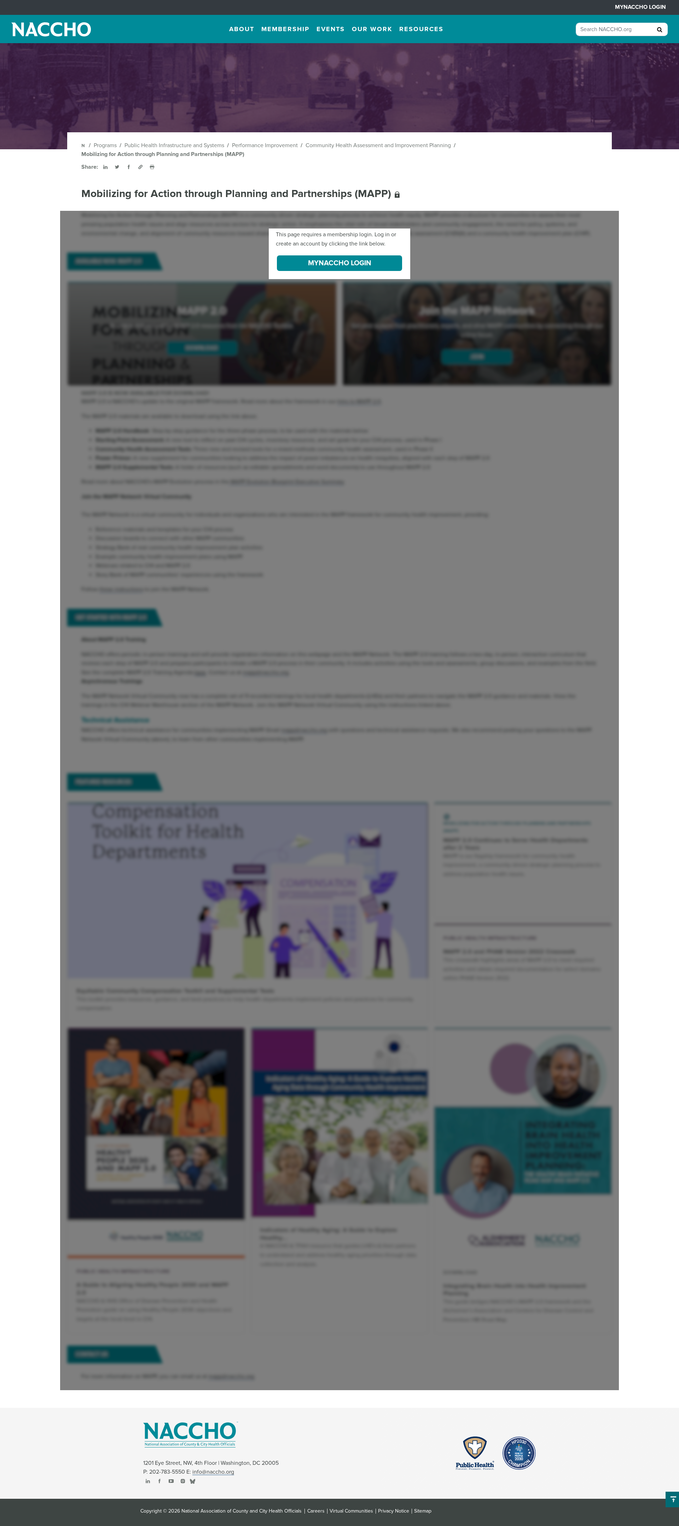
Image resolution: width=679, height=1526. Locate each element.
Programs (105, 145)
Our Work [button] (372, 29)
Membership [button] (285, 29)
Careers (316, 1511)
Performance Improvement (265, 145)
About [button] (241, 29)
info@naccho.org (213, 1471)
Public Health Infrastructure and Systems (174, 145)
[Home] (83, 145)
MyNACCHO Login (640, 7)
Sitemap (422, 1511)
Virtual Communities (351, 1511)
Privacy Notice (393, 1511)
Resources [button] (421, 29)
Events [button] (331, 29)
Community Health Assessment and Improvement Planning (378, 145)
